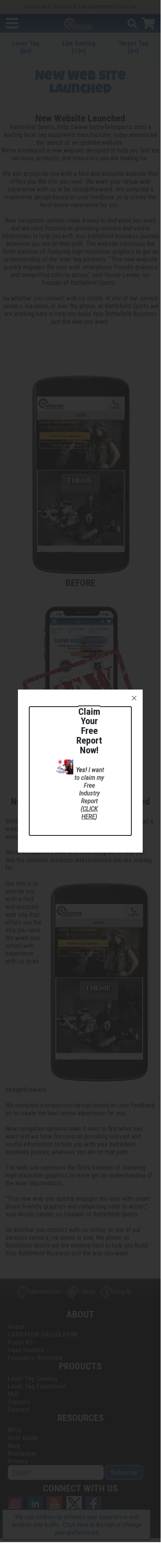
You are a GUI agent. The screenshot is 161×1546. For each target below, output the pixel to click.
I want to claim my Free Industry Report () (89, 793)
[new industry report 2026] (64, 766)
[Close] (134, 698)
